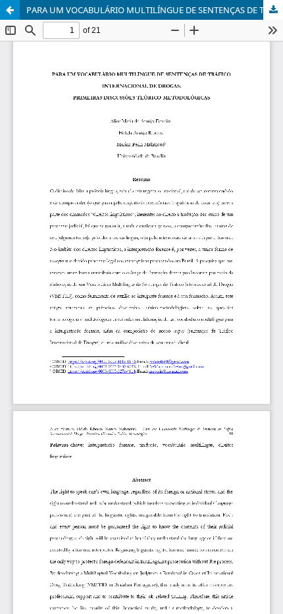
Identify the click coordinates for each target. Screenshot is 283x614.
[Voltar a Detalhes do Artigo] (10, 10)
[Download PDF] (273, 10)
